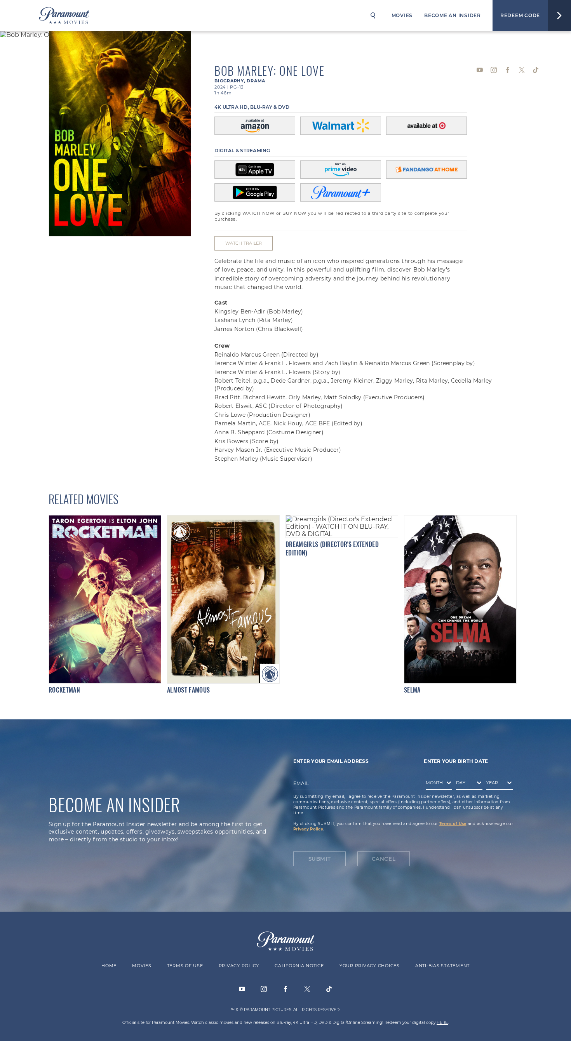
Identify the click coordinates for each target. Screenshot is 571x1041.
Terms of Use (452, 823)
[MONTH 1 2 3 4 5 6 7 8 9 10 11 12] (437, 784)
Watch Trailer (243, 243)
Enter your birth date (456, 761)
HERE (442, 1022)
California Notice (299, 965)
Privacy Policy (308, 829)
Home (109, 965)
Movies (402, 15)
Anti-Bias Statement (442, 965)
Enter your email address (331, 761)
